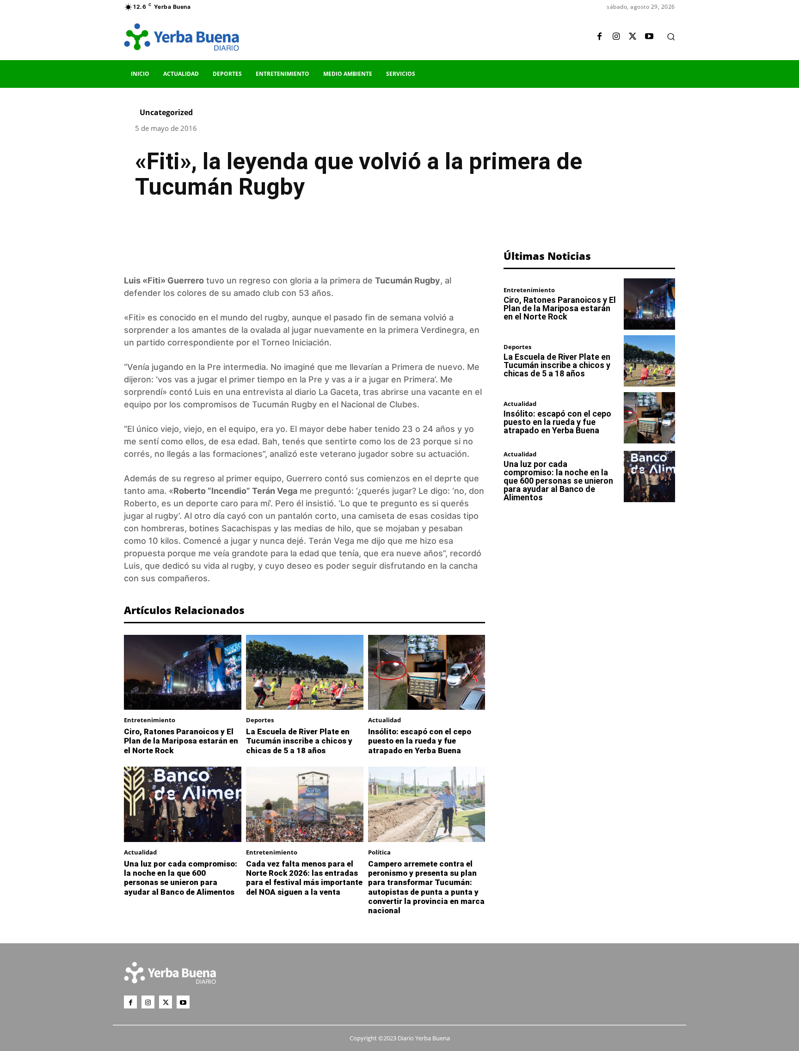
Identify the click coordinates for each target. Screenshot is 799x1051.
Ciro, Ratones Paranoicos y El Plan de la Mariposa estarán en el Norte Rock (181, 741)
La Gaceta (338, 392)
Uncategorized (166, 112)
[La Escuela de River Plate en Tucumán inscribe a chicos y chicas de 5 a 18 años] (304, 672)
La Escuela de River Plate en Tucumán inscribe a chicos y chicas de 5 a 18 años (299, 741)
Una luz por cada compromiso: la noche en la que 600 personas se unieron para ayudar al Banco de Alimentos (180, 878)
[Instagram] (616, 37)
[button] (671, 36)
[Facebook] (599, 37)
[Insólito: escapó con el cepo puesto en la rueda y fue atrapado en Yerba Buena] (427, 672)
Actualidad (384, 720)
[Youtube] (649, 37)
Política (379, 852)
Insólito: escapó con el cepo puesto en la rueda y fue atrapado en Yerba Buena (419, 741)
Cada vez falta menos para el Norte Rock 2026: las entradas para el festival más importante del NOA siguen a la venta (304, 878)
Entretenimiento (149, 720)
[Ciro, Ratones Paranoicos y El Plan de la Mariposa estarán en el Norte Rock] (182, 672)
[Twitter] (632, 37)
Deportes (260, 720)
